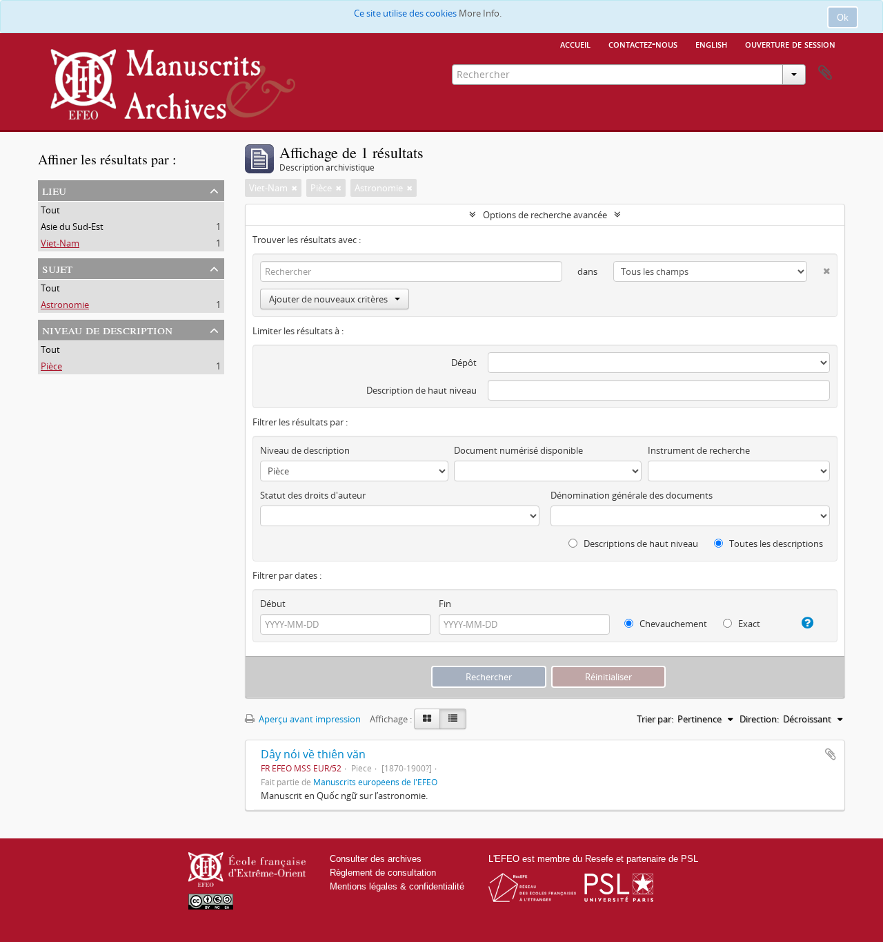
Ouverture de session (790, 43)
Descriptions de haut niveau (640, 543)
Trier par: (655, 719)
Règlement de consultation (383, 872)
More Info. (480, 13)
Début (273, 603)
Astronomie (65, 304)
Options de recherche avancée (545, 215)
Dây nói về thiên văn (313, 754)
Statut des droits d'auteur (313, 495)
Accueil (575, 43)
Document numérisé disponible (518, 450)
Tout (50, 210)
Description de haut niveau (421, 390)
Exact (748, 623)
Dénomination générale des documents (631, 495)
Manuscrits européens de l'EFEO (375, 781)
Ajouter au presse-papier (830, 754)
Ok (843, 17)
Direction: (759, 719)
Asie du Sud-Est (72, 226)
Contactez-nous (642, 43)
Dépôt (464, 362)
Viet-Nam (60, 243)
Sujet (57, 267)
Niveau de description (107, 329)
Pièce (51, 366)
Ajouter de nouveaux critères (328, 299)
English (711, 43)
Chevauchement (672, 623)
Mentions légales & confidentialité (397, 886)
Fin (445, 603)
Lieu (54, 189)
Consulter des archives (375, 859)
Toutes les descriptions (775, 543)
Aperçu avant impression (309, 719)
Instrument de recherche (699, 450)
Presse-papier (825, 73)
